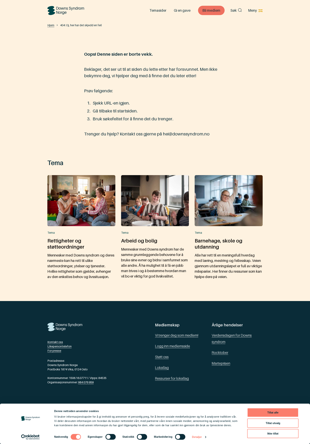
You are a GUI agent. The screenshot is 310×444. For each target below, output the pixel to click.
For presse (54, 350)
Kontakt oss (55, 342)
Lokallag (162, 368)
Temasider (157, 10)
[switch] (110, 437)
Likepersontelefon (59, 346)
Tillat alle (272, 412)
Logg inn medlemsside (172, 346)
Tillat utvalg (273, 423)
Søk (233, 10)
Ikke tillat (272, 433)
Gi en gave (182, 10)
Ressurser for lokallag (172, 378)
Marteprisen (221, 363)
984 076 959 (86, 382)
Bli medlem (211, 10)
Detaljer (197, 436)
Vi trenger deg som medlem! (176, 335)
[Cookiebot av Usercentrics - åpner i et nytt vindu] (30, 437)
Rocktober (220, 352)
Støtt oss (162, 357)
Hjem (50, 25)
